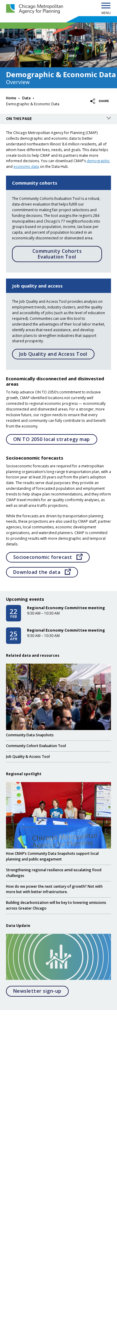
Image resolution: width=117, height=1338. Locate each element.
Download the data (45, 571)
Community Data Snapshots (30, 735)
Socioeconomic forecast (51, 557)
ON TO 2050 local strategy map (51, 439)
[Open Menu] (105, 6)
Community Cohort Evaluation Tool (36, 745)
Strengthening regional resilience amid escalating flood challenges (53, 872)
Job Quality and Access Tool (53, 354)
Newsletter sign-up (41, 990)
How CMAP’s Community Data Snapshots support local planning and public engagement (52, 856)
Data (26, 98)
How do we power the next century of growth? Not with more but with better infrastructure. (54, 889)
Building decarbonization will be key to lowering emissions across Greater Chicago (56, 905)
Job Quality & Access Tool (28, 756)
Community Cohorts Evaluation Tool (57, 254)
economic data (26, 166)
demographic (98, 160)
